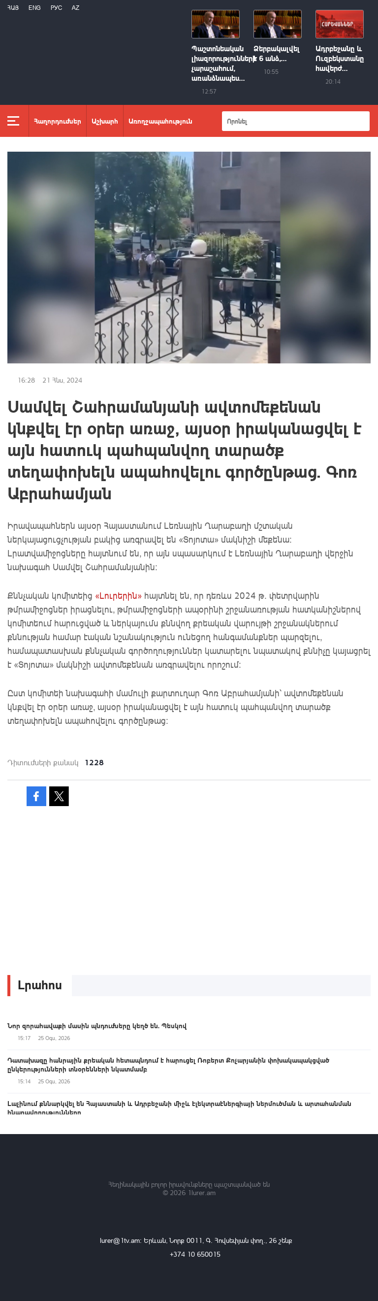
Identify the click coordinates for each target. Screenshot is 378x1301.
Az (75, 7)
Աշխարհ (105, 120)
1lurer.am (202, 1192)
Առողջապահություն (160, 120)
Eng (35, 7)
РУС (56, 7)
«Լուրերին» (118, 595)
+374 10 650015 (195, 1254)
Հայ (13, 7)
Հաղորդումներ (57, 120)
